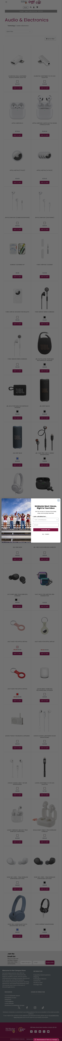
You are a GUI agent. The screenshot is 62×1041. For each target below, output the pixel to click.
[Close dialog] (58, 500)
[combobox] (45, 519)
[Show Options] (57, 519)
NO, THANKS (45, 534)
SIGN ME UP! (45, 530)
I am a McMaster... (40, 516)
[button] (46, 1039)
